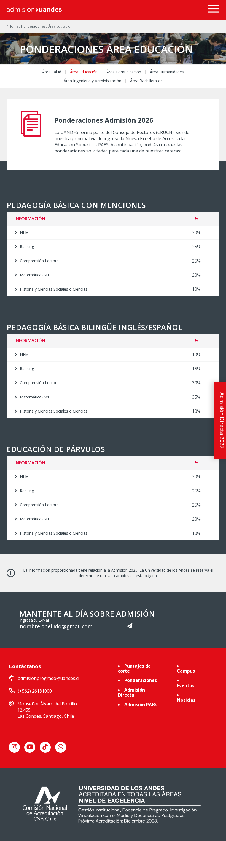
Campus (186, 671)
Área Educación (84, 72)
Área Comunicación (123, 72)
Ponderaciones (140, 680)
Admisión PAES (140, 704)
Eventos (185, 685)
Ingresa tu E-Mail (34, 620)
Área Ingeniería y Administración (92, 81)
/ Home (13, 26)
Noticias (186, 700)
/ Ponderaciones (32, 26)
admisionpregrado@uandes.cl (48, 678)
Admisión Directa (131, 692)
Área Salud (51, 72)
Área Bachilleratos (146, 81)
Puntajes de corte (134, 668)
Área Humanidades (167, 72)
